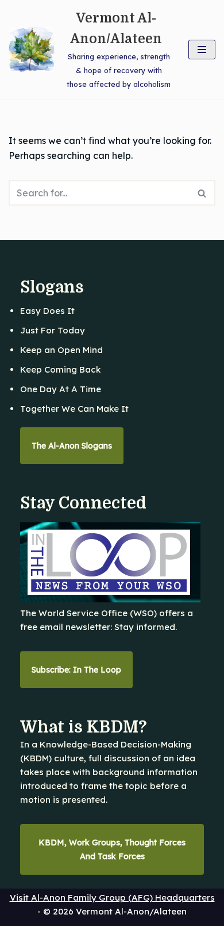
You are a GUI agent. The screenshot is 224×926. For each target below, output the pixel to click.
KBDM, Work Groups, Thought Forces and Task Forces (112, 849)
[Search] (202, 193)
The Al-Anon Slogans (72, 446)
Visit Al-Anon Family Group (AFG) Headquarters (112, 897)
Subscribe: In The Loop (76, 670)
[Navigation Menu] (201, 49)
